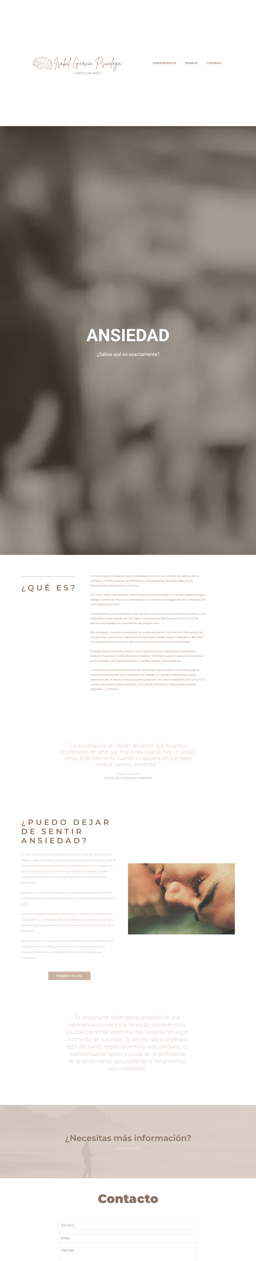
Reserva (191, 63)
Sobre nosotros (164, 63)
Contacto (214, 63)
